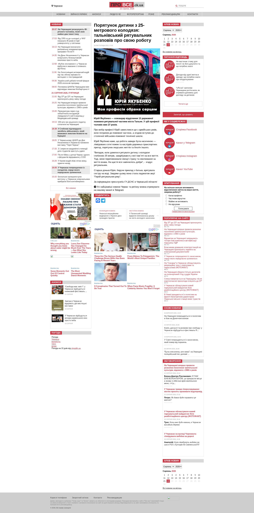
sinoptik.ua (76, 348)
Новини (60, 14)
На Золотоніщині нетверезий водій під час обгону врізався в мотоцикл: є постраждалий (73, 74)
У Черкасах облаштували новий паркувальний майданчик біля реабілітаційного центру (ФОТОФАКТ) (181, 287)
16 (184, 42)
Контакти (192, 14)
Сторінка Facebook (186, 129)
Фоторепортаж (135, 14)
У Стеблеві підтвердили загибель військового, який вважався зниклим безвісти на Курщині (72, 132)
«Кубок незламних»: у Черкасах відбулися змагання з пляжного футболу (72, 66)
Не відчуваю (174, 204)
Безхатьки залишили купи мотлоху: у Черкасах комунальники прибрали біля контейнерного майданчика (74, 180)
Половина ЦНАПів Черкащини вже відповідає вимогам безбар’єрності (73, 88)
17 (187, 42)
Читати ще (183, 104)
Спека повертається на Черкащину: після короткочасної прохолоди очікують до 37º (183, 280)
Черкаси (57, 6)
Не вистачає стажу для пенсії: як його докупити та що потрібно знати (188, 63)
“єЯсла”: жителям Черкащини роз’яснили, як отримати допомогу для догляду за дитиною (188, 91)
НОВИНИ (56, 24)
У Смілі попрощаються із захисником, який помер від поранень (181, 341)
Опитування (171, 183)
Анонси (96, 14)
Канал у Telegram (185, 142)
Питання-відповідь (175, 57)
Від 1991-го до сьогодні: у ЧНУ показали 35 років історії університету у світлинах (71, 40)
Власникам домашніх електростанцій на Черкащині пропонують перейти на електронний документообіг (182, 249)
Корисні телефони (58, 497)
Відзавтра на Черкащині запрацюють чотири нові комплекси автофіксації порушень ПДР (181, 240)
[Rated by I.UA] (173, 500)
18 (191, 42)
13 (172, 42)
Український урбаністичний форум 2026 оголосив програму (73, 82)
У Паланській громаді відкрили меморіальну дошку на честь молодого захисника (142, 215)
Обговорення (172, 361)
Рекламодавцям (171, 14)
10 (199, 39)
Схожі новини (172, 308)
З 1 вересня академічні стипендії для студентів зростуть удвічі (72, 150)
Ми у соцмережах (174, 121)
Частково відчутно (177, 198)
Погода (56, 333)
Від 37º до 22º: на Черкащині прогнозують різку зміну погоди (72, 97)
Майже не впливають (178, 201)
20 (199, 42)
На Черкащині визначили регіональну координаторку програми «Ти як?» (70, 49)
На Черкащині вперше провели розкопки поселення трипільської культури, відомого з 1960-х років (73, 105)
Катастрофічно (175, 195)
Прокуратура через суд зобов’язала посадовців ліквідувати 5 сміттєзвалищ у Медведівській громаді (71, 114)
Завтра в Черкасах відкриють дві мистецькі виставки (76, 303)
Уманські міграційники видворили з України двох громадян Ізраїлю (110, 215)
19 (195, 42)
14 (176, 42)
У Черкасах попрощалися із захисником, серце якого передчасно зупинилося (182, 257)
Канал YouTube (184, 169)
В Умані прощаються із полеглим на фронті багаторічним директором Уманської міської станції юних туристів (182, 296)
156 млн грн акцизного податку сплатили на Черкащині (72, 123)
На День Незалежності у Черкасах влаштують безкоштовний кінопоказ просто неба (73, 57)
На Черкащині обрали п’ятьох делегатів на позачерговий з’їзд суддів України (182, 273)
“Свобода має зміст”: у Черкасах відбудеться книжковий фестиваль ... (76, 288)
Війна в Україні (79, 14)
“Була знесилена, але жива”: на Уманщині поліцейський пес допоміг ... (183, 353)
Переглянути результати (183, 211)
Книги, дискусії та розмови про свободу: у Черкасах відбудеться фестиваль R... (183, 329)
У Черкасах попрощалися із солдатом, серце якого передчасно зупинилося (71, 169)
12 (168, 42)
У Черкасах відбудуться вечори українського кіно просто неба (76, 317)
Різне (151, 14)
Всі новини (71, 188)
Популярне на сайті (176, 218)
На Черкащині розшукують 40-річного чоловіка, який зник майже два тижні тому (72, 31)
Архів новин (171, 24)
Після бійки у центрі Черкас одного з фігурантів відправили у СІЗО (74, 156)
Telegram (119, 190)
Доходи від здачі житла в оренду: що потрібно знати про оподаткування (188, 76)
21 (164, 45)
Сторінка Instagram (186, 156)
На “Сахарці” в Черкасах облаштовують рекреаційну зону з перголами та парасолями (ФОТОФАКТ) (182, 265)
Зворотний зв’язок (80, 497)
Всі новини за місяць (172, 52)
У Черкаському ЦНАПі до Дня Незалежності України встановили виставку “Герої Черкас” (73, 142)
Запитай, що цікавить (183, 114)
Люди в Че (115, 14)
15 (180, 42)
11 (164, 42)
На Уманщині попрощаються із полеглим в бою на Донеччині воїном (182, 317)
